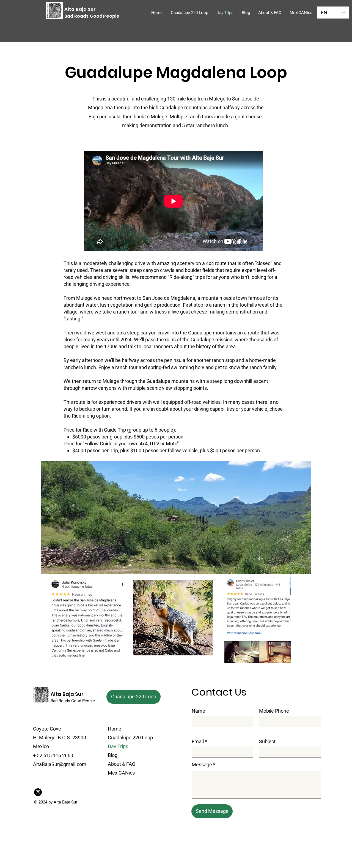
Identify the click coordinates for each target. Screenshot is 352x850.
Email (198, 741)
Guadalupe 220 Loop (130, 737)
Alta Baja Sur (67, 694)
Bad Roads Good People (73, 700)
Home (114, 729)
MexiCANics (121, 773)
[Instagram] (38, 792)
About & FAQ (121, 764)
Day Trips (118, 746)
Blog (112, 755)
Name (198, 711)
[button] (304, 568)
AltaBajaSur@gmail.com (59, 764)
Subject (267, 741)
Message (202, 764)
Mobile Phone (274, 711)
